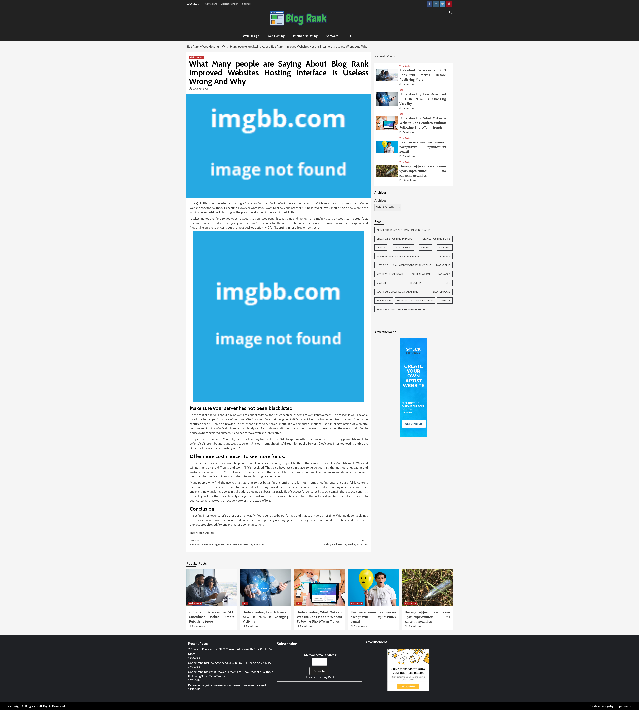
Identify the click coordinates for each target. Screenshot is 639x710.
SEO (349, 36)
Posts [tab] (391, 56)
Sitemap (246, 3)
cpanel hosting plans (436, 238)
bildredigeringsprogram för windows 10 (403, 230)
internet (444, 256)
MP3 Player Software (390, 274)
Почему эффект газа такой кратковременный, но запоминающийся (422, 170)
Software (332, 36)
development (403, 247)
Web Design (251, 36)
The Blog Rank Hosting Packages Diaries (344, 542)
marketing (443, 265)
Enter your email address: (319, 655)
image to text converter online (398, 256)
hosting (200, 532)
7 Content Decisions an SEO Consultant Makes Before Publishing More (422, 75)
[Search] (450, 12)
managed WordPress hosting (412, 265)
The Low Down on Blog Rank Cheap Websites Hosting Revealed (227, 542)
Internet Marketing (305, 36)
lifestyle (382, 265)
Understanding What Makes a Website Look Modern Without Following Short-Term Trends (422, 122)
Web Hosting (276, 36)
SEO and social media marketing (398, 291)
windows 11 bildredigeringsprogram (401, 309)
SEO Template (441, 291)
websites (209, 532)
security (416, 282)
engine (425, 247)
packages (444, 274)
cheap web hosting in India (394, 238)
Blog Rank (192, 46)
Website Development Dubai (415, 300)
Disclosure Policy (229, 3)
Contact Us (211, 3)
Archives (380, 200)
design (381, 247)
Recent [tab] (379, 56)
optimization (421, 274)
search (381, 282)
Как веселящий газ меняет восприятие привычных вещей (422, 146)
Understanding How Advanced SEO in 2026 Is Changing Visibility (422, 99)
